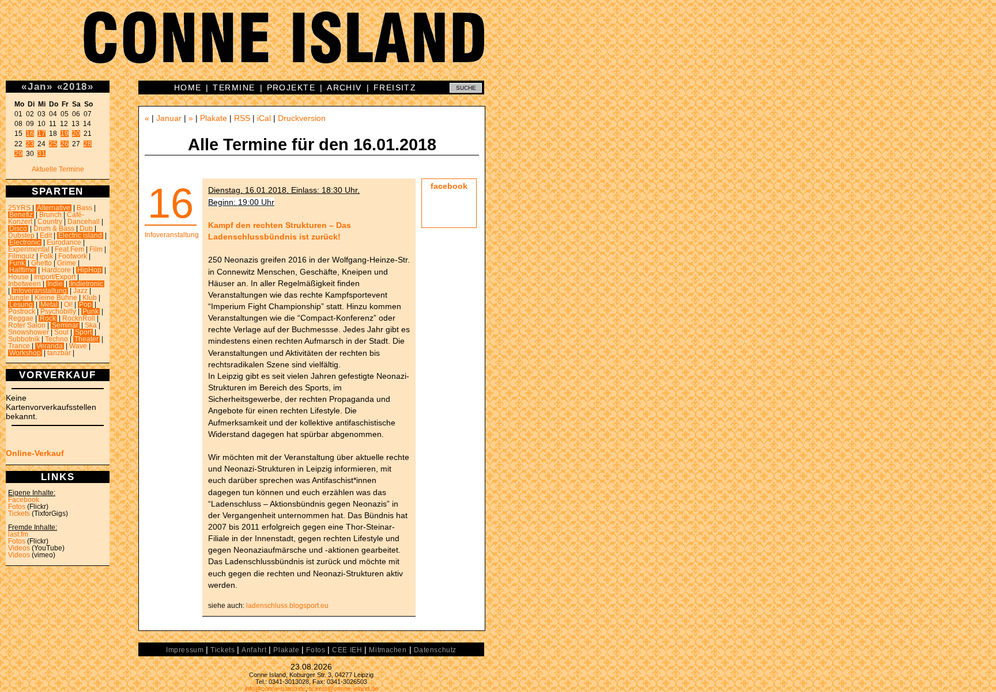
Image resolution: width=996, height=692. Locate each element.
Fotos (16, 506)
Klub (89, 297)
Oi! (68, 304)
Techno (56, 339)
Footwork (72, 256)
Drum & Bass (53, 228)
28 (88, 143)
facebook (449, 186)
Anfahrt (254, 650)
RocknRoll (78, 318)
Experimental (29, 249)
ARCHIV (344, 87)
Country (49, 221)
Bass (84, 207)
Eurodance (64, 242)
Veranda (49, 346)
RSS (242, 118)
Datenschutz (435, 650)
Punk (90, 311)
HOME (188, 87)
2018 (75, 86)
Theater (86, 339)
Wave (78, 346)
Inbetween (24, 283)
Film (96, 249)
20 (76, 133)
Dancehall (83, 221)
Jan (37, 86)
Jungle (18, 297)
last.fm (18, 534)
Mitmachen (387, 650)
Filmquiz (21, 256)
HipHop (89, 270)
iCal (264, 118)
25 (53, 143)
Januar (169, 118)
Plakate (213, 118)
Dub (86, 228)
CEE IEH (347, 650)
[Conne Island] (498, 46)
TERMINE (234, 87)
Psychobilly (58, 311)
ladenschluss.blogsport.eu (287, 605)
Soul (61, 332)
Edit (46, 235)
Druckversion (302, 118)
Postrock (21, 311)
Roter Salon (27, 325)
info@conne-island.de (275, 688)
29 (18, 153)
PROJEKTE (291, 87)
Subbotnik (24, 339)
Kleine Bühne (56, 297)
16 (30, 133)
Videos (19, 548)
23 (30, 143)
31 (41, 153)
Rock (48, 318)
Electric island (80, 235)
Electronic (24, 242)
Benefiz (21, 214)
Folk (46, 256)
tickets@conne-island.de (343, 688)
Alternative (53, 207)
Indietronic (86, 283)
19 (65, 133)
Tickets (19, 513)
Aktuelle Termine (58, 169)
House (18, 276)
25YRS (19, 207)
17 (41, 133)
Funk (17, 263)
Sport (83, 332)
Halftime (22, 270)
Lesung (21, 304)
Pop (85, 304)
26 (65, 143)
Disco (18, 228)
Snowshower (28, 332)
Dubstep (21, 235)
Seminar (65, 325)
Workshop (25, 352)
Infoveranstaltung (40, 290)
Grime (66, 263)
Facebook (23, 499)
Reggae (20, 318)
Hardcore (56, 270)
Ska (91, 325)
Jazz (80, 290)
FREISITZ (395, 87)
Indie (55, 283)
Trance (19, 346)
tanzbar (59, 352)
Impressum (184, 650)
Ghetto (41, 263)
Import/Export (55, 276)
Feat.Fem (69, 249)
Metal (49, 304)
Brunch (50, 214)
